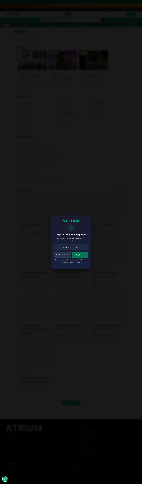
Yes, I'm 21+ (80, 255)
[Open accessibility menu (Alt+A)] (4, 479)
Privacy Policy (75, 262)
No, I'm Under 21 (62, 255)
